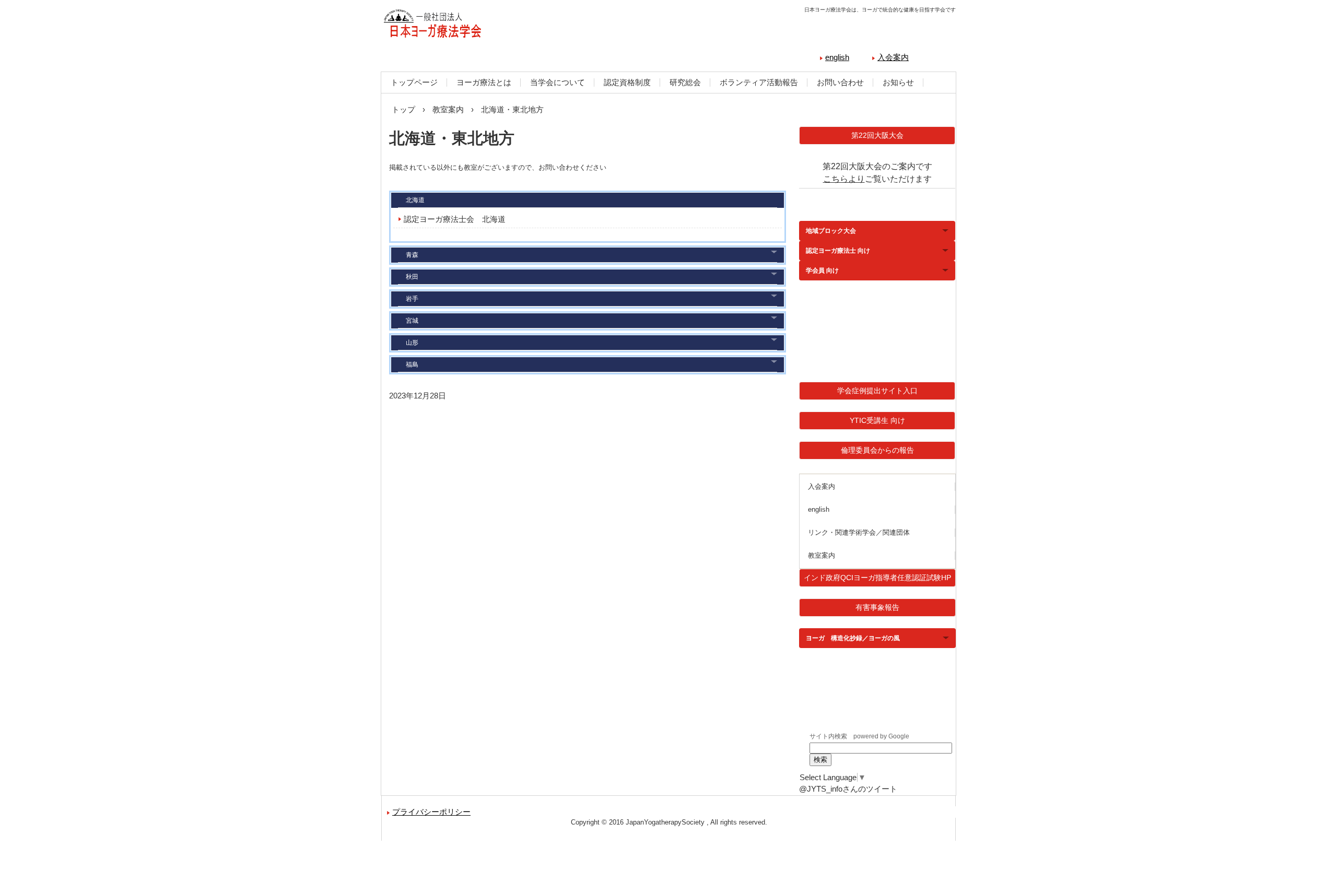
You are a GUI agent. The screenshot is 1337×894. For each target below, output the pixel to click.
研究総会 (685, 82)
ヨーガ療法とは (483, 82)
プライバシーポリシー (431, 811)
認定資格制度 (627, 82)
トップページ (414, 82)
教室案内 (448, 109)
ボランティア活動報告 (759, 82)
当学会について (557, 82)
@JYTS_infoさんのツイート (848, 788)
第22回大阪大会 (877, 135)
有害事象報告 (877, 607)
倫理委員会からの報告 (877, 450)
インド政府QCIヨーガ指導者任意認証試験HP (877, 577)
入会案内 (893, 57)
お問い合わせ (840, 82)
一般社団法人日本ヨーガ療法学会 (493, 26)
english (837, 57)
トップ (403, 109)
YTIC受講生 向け (877, 420)
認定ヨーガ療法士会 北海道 (455, 219)
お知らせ (898, 82)
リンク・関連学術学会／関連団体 (859, 532)
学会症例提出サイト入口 (877, 390)
